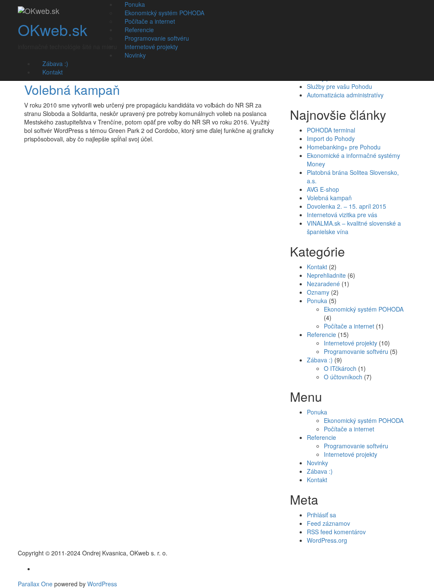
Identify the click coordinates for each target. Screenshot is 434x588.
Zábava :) (320, 360)
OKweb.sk (52, 29)
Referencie (321, 334)
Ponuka (317, 300)
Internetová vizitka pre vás (342, 214)
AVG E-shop (323, 189)
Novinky (135, 55)
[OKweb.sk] (38, 10)
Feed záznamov (328, 523)
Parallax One (36, 584)
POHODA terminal (331, 130)
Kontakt (52, 72)
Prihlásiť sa (321, 515)
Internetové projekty (350, 343)
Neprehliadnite (326, 275)
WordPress (102, 584)
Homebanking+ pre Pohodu (344, 147)
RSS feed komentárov (336, 531)
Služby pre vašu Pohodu (339, 86)
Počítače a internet (349, 326)
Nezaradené (323, 283)
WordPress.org (327, 540)
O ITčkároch (340, 368)
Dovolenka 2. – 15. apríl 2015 (346, 206)
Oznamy (318, 292)
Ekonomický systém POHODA (363, 309)
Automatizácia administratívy (345, 95)
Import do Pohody (331, 138)
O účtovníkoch (343, 377)
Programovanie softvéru (356, 351)
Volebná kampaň (72, 89)
